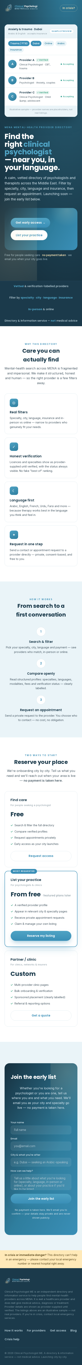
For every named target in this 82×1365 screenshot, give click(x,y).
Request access (41, 856)
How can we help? (22, 1170)
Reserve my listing (41, 936)
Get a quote (41, 1015)
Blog (73, 1330)
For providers (36, 1330)
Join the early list (41, 1199)
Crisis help (12, 1339)
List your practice (29, 235)
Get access (58, 1330)
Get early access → (30, 223)
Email (14, 1138)
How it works (14, 1330)
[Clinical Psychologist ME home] (21, 8)
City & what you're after (25, 1154)
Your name (17, 1122)
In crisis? (69, 8)
